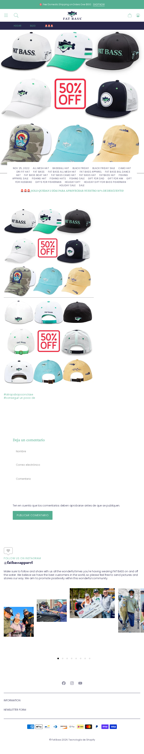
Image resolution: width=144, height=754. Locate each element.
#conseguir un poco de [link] (19, 398)
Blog (33, 25)
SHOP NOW (99, 4)
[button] (16, 15)
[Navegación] (6, 15)
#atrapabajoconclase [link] (18, 394)
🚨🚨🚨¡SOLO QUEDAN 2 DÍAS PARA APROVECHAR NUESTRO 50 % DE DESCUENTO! (87, 25)
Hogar (17, 25)
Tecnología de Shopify (81, 739)
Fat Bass (56, 739)
